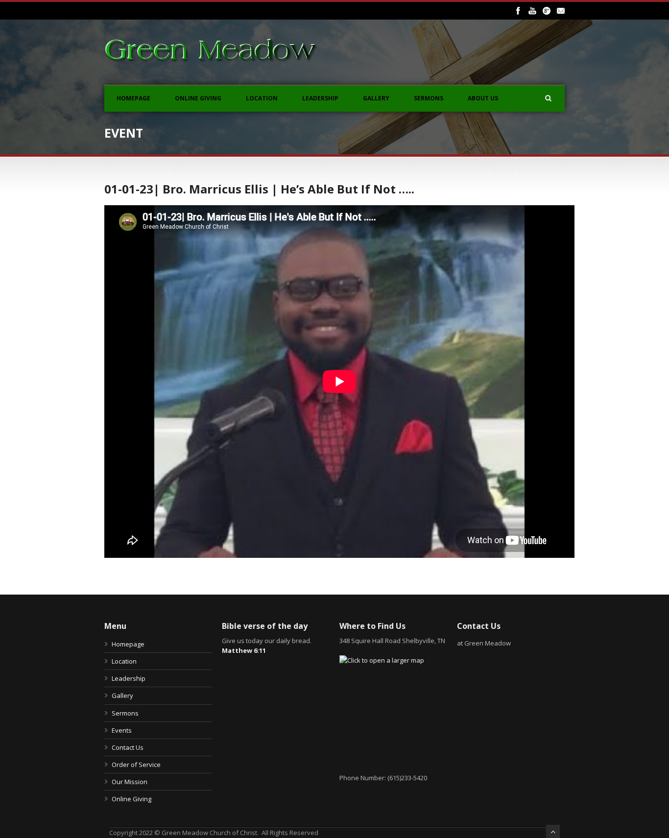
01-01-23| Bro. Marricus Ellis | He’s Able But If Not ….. (259, 189)
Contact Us (127, 747)
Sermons (428, 98)
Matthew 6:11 (244, 650)
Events (122, 730)
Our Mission (129, 781)
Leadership (320, 98)
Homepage (133, 98)
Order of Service (136, 764)
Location (262, 98)
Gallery (376, 98)
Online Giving (198, 98)
